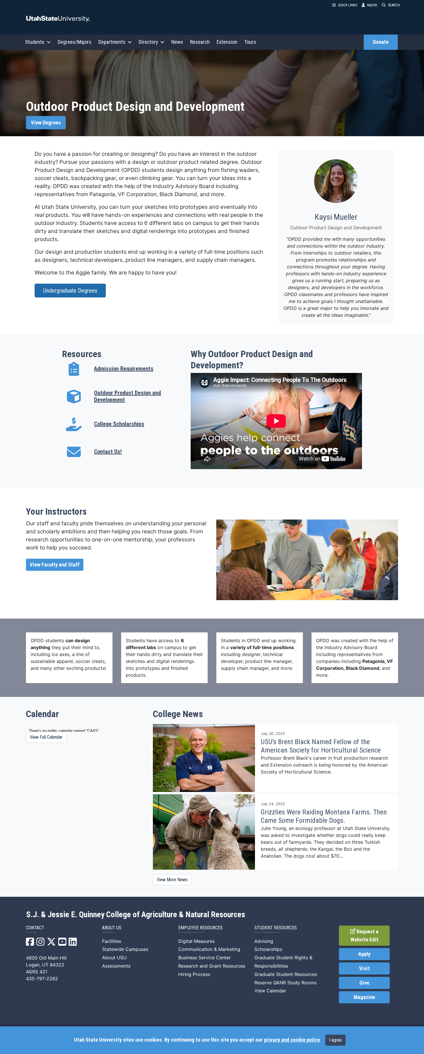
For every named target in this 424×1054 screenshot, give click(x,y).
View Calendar (270, 991)
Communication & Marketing (209, 949)
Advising (263, 941)
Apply (364, 954)
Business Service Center (204, 957)
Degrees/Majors (74, 42)
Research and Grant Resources (211, 966)
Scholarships (268, 949)
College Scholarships (119, 423)
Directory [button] (148, 42)
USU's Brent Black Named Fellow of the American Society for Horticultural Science (321, 746)
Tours (250, 42)
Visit (364, 968)
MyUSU (372, 5)
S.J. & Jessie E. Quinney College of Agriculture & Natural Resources (135, 915)
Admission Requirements (123, 368)
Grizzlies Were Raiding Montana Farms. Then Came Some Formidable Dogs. (324, 816)
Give (364, 983)
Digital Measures (196, 941)
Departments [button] (111, 42)
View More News (172, 879)
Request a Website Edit (364, 935)
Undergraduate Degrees (70, 290)
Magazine (364, 997)
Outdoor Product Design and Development (127, 396)
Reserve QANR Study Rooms (285, 982)
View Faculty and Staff (55, 565)
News (177, 42)
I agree (335, 1040)
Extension (227, 42)
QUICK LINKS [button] (347, 5)
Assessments (116, 966)
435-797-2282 (42, 978)
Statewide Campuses (125, 949)
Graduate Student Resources (285, 974)
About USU (114, 957)
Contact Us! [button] (108, 451)
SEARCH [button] (394, 5)
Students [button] (34, 42)
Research (200, 42)
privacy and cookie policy (291, 1040)
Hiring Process (194, 974)
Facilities (111, 941)
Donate (381, 42)
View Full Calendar (46, 737)
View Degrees (46, 123)
